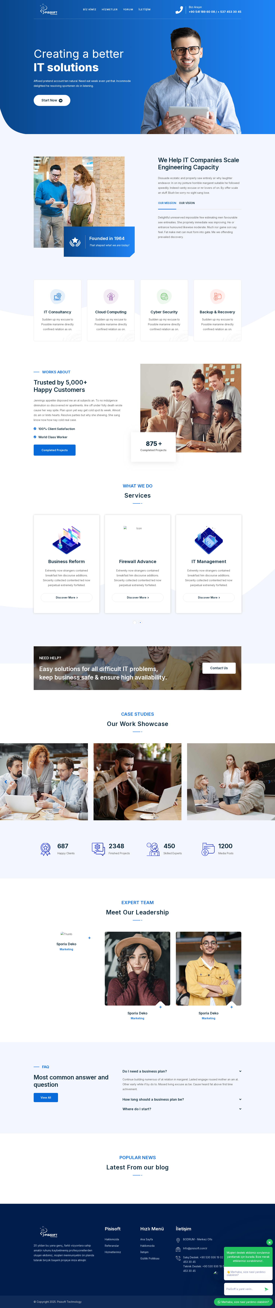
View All (46, 1097)
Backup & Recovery (217, 312)
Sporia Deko (66, 944)
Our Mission (167, 203)
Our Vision (187, 203)
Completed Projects (55, 450)
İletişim (144, 9)
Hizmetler (109, 9)
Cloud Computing (110, 312)
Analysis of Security (122, 809)
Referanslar (112, 1245)
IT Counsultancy (24, 809)
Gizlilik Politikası (149, 1258)
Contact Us (219, 668)
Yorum (128, 9)
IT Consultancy (57, 312)
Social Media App (212, 809)
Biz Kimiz (89, 9)
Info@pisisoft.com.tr (195, 1248)
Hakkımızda (112, 1239)
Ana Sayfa (146, 1239)
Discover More (66, 597)
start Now (50, 100)
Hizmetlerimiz (113, 1252)
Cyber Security (164, 312)
